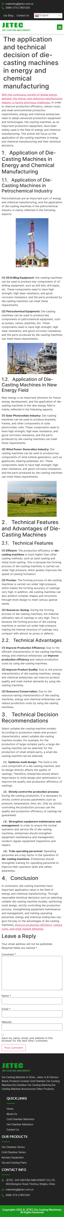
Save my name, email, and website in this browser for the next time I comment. (27, 1039)
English (43, 15)
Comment (9, 954)
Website (6, 1022)
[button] (59, 27)
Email (6, 1009)
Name (6, 995)
